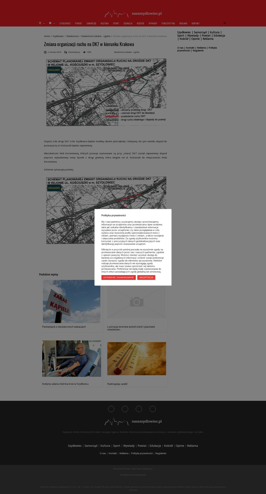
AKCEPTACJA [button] (146, 277)
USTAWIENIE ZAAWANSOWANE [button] (118, 277)
